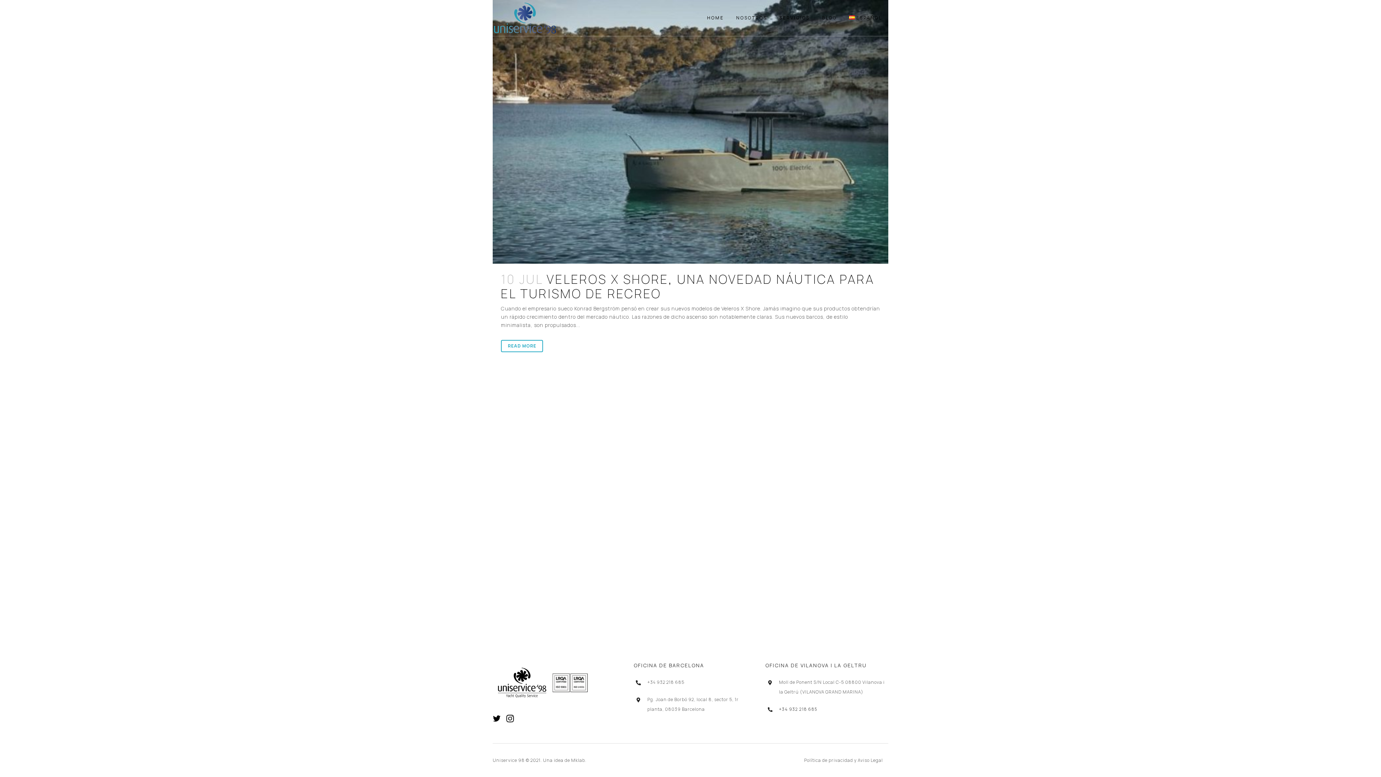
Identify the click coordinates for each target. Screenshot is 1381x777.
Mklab (578, 760)
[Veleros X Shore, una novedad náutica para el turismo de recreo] (690, 132)
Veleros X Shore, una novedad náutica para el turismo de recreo (688, 286)
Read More (522, 346)
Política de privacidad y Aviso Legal (843, 760)
